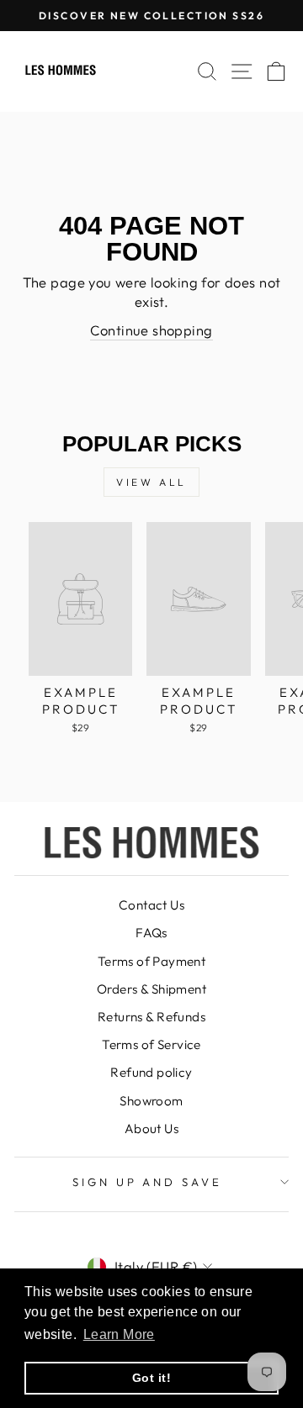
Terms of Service (151, 1044)
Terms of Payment (152, 961)
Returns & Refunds (151, 1017)
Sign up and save (147, 1182)
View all (151, 482)
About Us (151, 1128)
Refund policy (151, 1072)
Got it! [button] (151, 1377)
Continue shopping (151, 330)
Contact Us (151, 905)
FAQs (151, 933)
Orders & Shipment (151, 989)
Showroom (151, 1101)
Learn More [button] (119, 1334)
